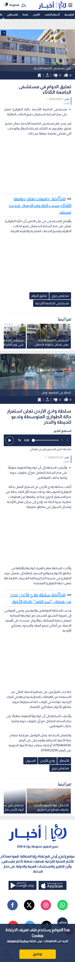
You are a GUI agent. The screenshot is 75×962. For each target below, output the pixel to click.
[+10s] (67, 440)
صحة (25, 14)
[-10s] (62, 440)
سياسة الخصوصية (18, 941)
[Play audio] (10, 440)
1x (19, 440)
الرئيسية (69, 14)
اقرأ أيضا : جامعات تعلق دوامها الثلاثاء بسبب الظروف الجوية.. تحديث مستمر (40, 205)
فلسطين (12, 14)
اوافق (37, 954)
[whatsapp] (62, 905)
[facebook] (12, 905)
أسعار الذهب (52, 14)
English (14, 5)
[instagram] (46, 905)
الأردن (36, 14)
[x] (29, 905)
